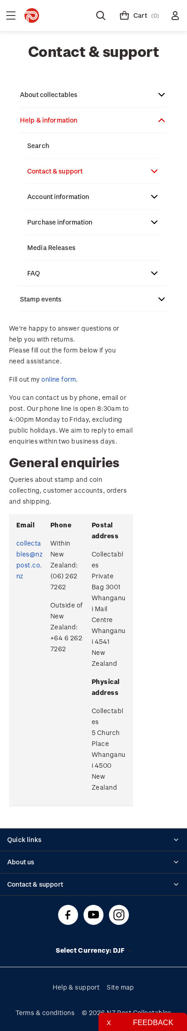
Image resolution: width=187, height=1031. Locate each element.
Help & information (48, 120)
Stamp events (41, 299)
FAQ (33, 273)
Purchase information (60, 222)
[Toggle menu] (11, 15)
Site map (120, 987)
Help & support (76, 987)
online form (58, 379)
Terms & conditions (44, 1012)
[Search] (101, 15)
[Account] (175, 15)
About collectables (48, 94)
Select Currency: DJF (91, 950)
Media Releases (51, 247)
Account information (58, 196)
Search (38, 145)
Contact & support (55, 171)
